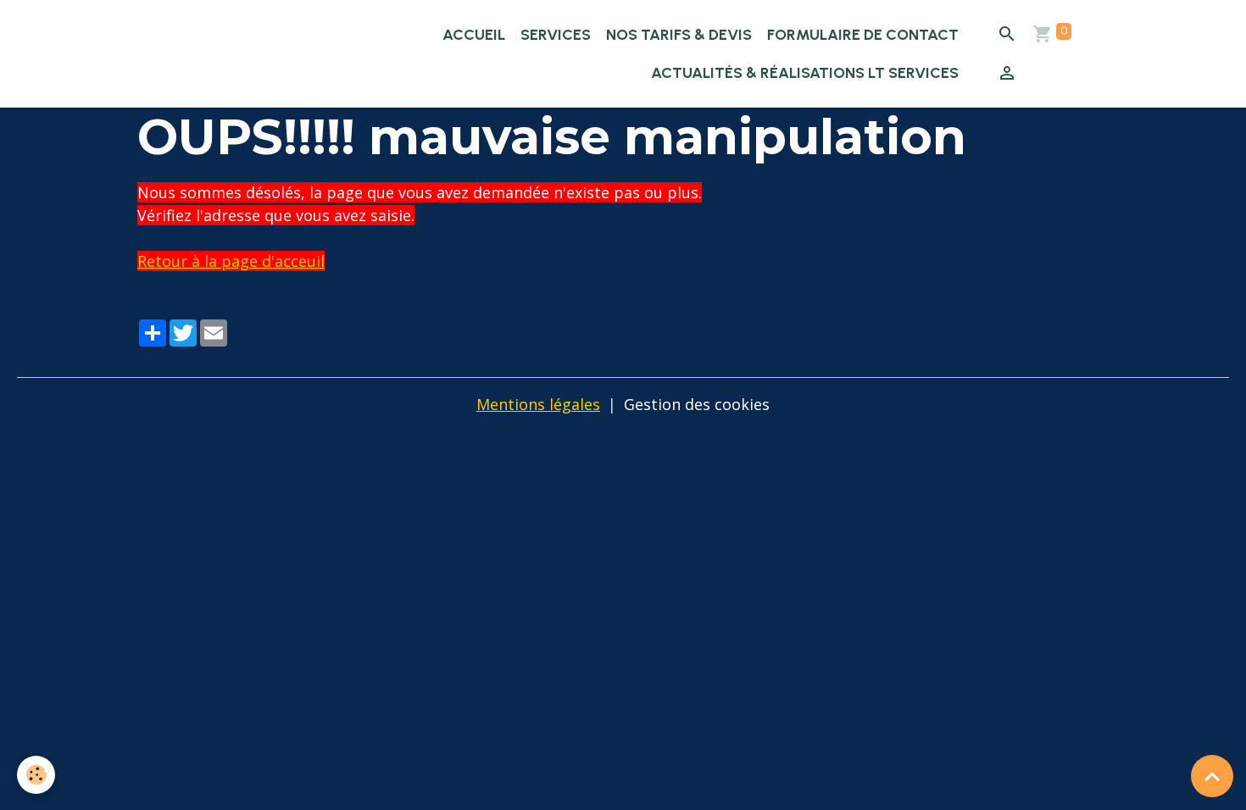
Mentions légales (538, 404)
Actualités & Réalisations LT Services (805, 73)
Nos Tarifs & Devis (679, 34)
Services (555, 34)
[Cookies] (36, 775)
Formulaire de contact (863, 34)
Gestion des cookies (697, 404)
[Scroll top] (1212, 776)
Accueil (473, 34)
